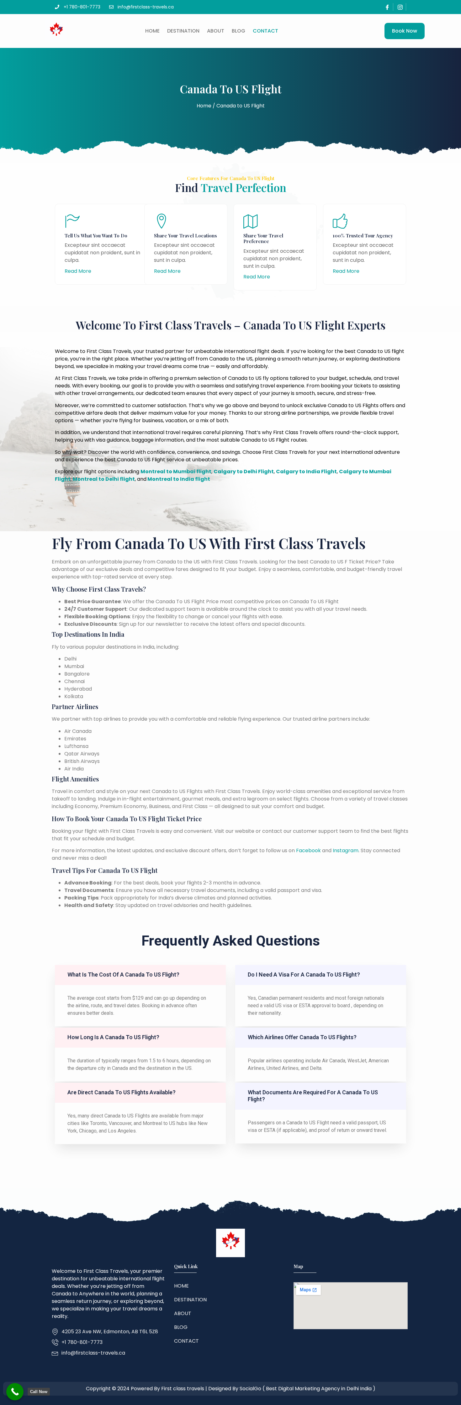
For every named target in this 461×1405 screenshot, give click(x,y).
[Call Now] (15, 1391)
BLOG (238, 30)
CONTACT (265, 30)
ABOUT (215, 30)
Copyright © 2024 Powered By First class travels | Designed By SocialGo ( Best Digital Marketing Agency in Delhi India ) (230, 1388)
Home (152, 30)
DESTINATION (183, 30)
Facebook (308, 850)
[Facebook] (387, 7)
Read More (78, 271)
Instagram (345, 850)
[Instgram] (400, 7)
